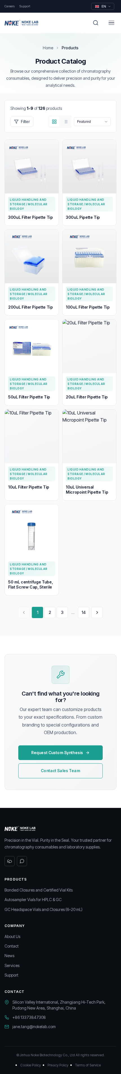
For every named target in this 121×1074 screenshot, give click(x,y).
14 (84, 612)
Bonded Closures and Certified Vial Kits (39, 890)
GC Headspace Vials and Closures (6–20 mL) (43, 909)
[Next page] (97, 612)
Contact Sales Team (60, 770)
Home (48, 47)
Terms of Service (88, 1065)
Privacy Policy (58, 1065)
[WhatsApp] (22, 861)
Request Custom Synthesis (57, 752)
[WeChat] (10, 861)
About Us (12, 936)
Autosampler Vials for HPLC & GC (33, 899)
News (9, 955)
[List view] (65, 122)
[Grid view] (54, 122)
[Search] (95, 23)
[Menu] (111, 23)
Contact (12, 946)
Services (12, 965)
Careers (10, 6)
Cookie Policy (30, 1065)
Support (24, 6)
